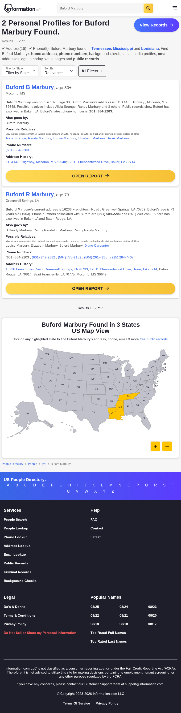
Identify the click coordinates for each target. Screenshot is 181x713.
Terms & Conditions (20, 615)
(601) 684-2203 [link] (17, 150)
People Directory (12, 464)
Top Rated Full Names (108, 633)
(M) (44, 464)
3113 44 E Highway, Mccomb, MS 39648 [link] (36, 162)
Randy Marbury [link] (39, 138)
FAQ (93, 519)
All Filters (90, 71)
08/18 (123, 624)
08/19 (94, 624)
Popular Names (105, 597)
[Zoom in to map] (155, 446)
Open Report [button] (87, 176)
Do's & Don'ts (14, 607)
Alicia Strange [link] (16, 138)
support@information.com (144, 684)
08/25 (94, 607)
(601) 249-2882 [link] (43, 257)
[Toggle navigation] (175, 8)
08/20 (152, 615)
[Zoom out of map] (167, 446)
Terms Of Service (76, 703)
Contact (96, 528)
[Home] (22, 8)
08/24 (123, 607)
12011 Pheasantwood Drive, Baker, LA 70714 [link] (101, 162)
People (32, 464)
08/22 (94, 615)
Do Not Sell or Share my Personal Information (40, 633)
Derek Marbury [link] (118, 138)
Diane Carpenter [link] (96, 245)
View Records (154, 25)
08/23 (152, 607)
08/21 (123, 615)
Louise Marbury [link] (64, 138)
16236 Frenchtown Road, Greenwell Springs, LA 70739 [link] (47, 269)
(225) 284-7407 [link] (122, 257)
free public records (154, 339)
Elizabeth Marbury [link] (91, 138)
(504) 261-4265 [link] (95, 257)
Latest (95, 537)
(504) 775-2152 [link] (69, 257)
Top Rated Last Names (108, 641)
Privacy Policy (15, 624)
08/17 (152, 624)
